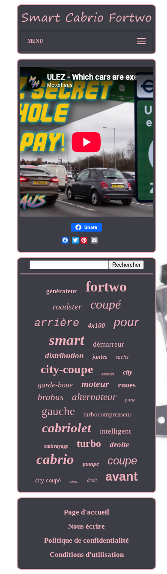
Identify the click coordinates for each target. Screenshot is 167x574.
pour (126, 321)
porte (130, 399)
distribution (64, 355)
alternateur (94, 397)
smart (66, 340)
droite (119, 444)
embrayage (56, 446)
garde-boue (55, 385)
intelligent (115, 431)
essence (107, 374)
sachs (122, 357)
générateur (61, 291)
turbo (89, 443)
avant (121, 476)
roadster (67, 306)
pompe (91, 464)
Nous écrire (86, 526)
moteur (95, 383)
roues (127, 385)
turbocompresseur (107, 414)
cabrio (55, 459)
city (127, 372)
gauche (58, 411)
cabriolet (66, 427)
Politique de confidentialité (86, 540)
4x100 (96, 325)
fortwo (106, 286)
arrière (56, 323)
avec (73, 481)
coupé (105, 304)
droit (92, 480)
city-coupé (48, 480)
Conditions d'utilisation (87, 554)
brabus (50, 397)
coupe (122, 460)
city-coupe (67, 369)
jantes (99, 357)
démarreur (108, 344)
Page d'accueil (86, 512)
